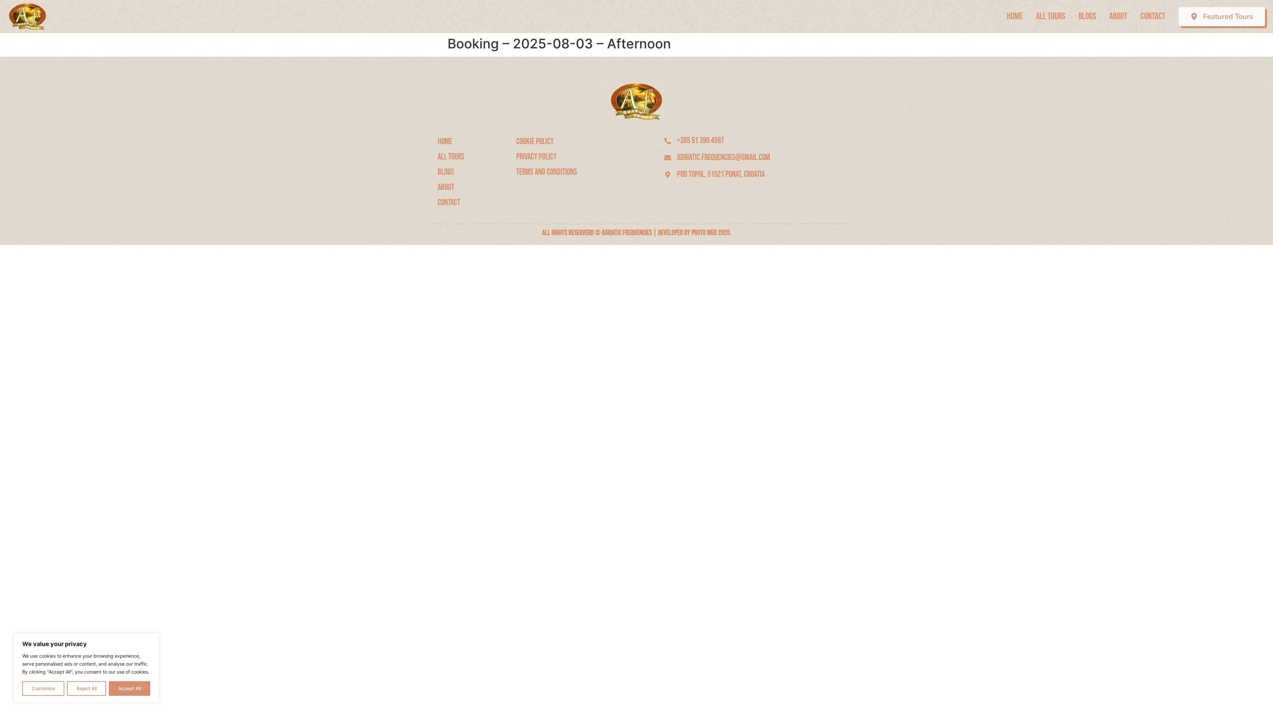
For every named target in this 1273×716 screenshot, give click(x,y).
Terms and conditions (546, 172)
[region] (86, 668)
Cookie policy (535, 142)
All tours (1050, 16)
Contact (1152, 16)
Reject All (87, 688)
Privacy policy (536, 157)
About (1118, 16)
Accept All (129, 688)
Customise (43, 688)
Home (1015, 16)
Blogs (1087, 16)
